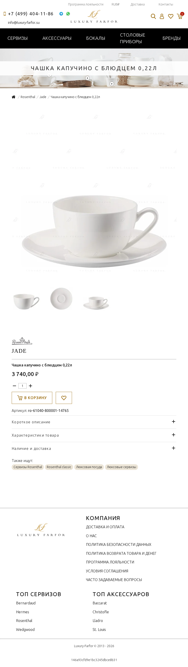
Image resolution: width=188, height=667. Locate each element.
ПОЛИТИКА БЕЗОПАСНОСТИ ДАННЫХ (118, 544)
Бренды (172, 38)
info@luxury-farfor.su (24, 22)
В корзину (35, 398)
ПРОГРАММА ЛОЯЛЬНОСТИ (110, 562)
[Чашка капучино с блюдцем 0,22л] (94, 274)
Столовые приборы (132, 38)
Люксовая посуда (89, 467)
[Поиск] (153, 16)
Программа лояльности (85, 4)
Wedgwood (25, 629)
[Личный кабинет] (162, 16)
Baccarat (100, 603)
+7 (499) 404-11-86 (31, 13)
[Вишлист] (170, 16)
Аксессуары (57, 38)
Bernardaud (26, 603)
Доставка (138, 4)
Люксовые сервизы (121, 467)
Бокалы (95, 38)
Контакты (166, 4)
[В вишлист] (64, 398)
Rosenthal (24, 621)
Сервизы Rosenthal (28, 467)
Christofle (101, 612)
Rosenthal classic (59, 467)
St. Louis (99, 629)
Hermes (22, 612)
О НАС (91, 536)
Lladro (98, 621)
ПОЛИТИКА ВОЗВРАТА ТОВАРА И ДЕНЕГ (121, 553)
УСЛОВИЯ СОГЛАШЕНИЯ (107, 571)
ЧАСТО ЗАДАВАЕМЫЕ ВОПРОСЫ (114, 580)
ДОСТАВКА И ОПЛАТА (105, 527)
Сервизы (17, 38)
